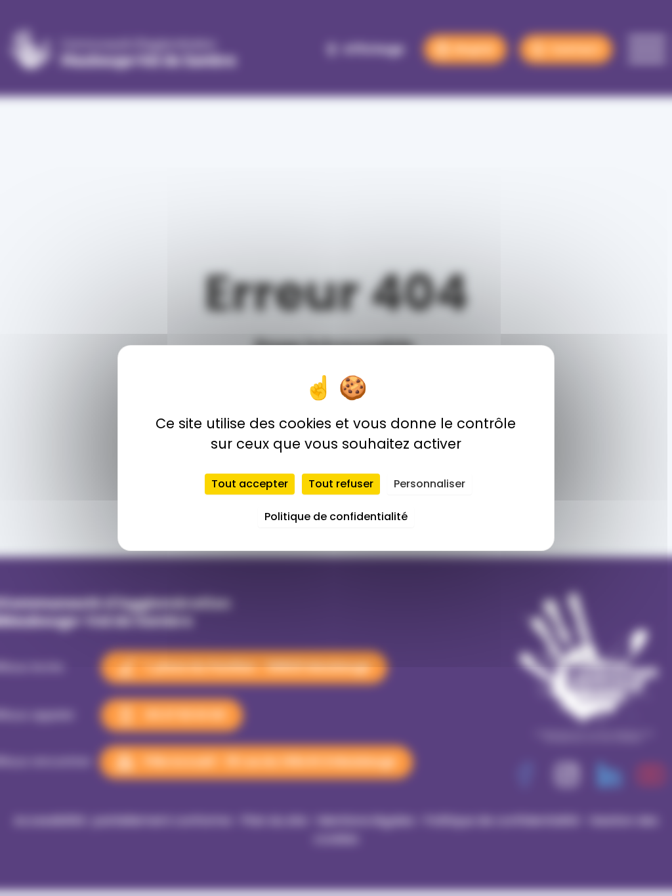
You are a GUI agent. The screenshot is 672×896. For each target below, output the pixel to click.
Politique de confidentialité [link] (336, 516)
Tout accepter (249, 483)
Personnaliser (429, 483)
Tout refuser (340, 483)
